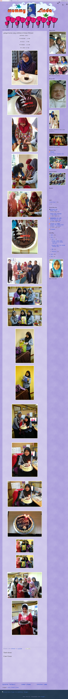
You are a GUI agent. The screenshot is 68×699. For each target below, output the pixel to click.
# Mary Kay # (52, 202)
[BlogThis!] (26, 648)
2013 (52, 254)
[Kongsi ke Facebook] (28, 648)
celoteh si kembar (55, 223)
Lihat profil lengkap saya (56, 153)
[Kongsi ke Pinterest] (29, 648)
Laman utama (26, 684)
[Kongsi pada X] (27, 648)
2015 (52, 235)
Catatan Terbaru (8, 684)
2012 (52, 256)
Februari (54, 251)
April (53, 239)
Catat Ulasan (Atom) (13, 687)
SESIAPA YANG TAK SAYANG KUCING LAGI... (58, 246)
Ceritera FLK (53, 209)
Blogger (43, 696)
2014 (52, 237)
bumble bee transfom (55, 213)
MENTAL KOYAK (53, 210)
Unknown (52, 152)
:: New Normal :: (54, 214)
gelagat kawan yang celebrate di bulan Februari (57, 242)
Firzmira (52, 229)
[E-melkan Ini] (25, 648)
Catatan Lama (42, 684)
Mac (53, 249)
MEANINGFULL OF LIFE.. (56, 218)
